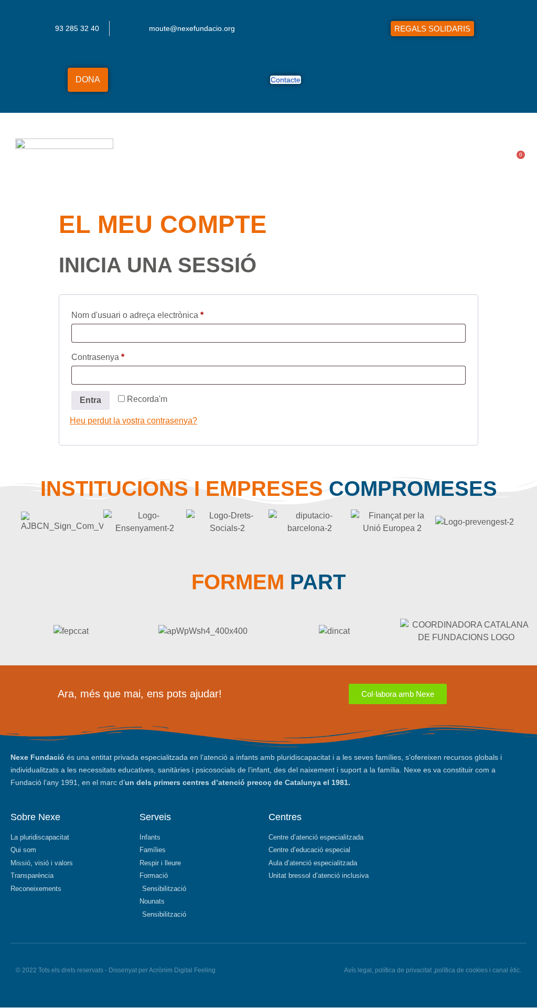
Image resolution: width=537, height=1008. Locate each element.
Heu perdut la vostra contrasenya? (133, 420)
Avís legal (358, 970)
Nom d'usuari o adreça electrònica (155, 313)
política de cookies (461, 970)
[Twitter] (399, 79)
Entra (90, 400)
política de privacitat (403, 970)
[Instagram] (419, 79)
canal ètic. (506, 970)
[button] (494, 159)
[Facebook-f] (378, 79)
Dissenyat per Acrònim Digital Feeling (162, 970)
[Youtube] (439, 79)
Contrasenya (115, 355)
